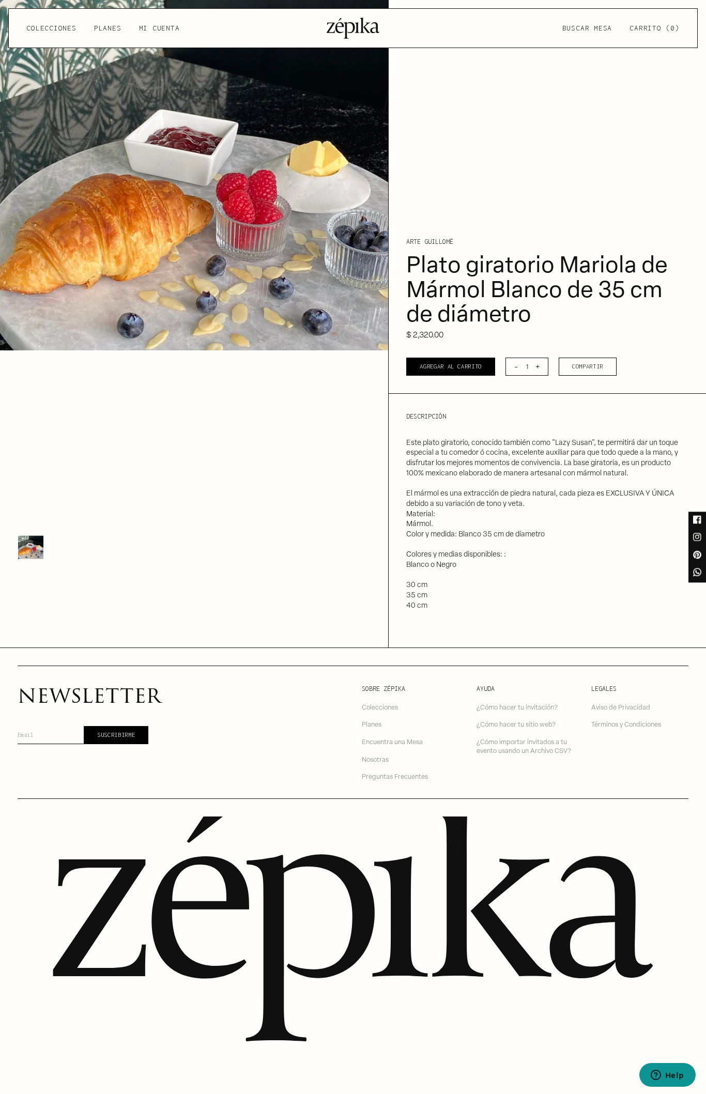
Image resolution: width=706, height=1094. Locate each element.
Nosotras (375, 758)
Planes (107, 28)
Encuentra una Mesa (392, 741)
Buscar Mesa (587, 28)
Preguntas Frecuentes (395, 776)
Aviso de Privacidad (620, 706)
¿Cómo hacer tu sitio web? (516, 723)
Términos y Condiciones (626, 723)
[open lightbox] (194, 175)
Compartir (587, 366)
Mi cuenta (159, 28)
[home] (353, 28)
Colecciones (51, 28)
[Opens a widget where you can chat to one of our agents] (667, 1076)
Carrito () (654, 28)
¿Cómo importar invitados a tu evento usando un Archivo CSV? (524, 745)
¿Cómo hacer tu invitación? (517, 706)
